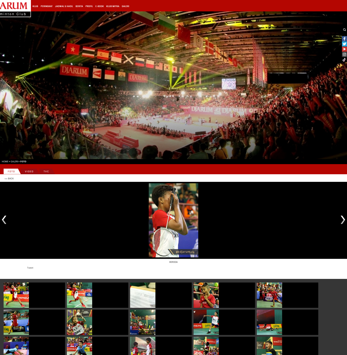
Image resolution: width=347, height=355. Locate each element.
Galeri (14, 161)
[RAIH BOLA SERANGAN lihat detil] (269, 295)
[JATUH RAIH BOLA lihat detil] (269, 322)
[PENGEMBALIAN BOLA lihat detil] (16, 295)
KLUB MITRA (112, 6)
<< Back (9, 178)
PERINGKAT (47, 6)
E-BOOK (99, 6)
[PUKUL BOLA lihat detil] (79, 322)
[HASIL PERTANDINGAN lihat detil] (142, 295)
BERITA (79, 6)
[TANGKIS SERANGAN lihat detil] (206, 322)
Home (5, 161)
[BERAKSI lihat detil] (16, 322)
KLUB (35, 6)
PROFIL (89, 6)
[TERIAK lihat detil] (206, 295)
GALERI (125, 6)
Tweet (30, 267)
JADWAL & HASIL (64, 6)
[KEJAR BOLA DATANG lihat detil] (79, 295)
